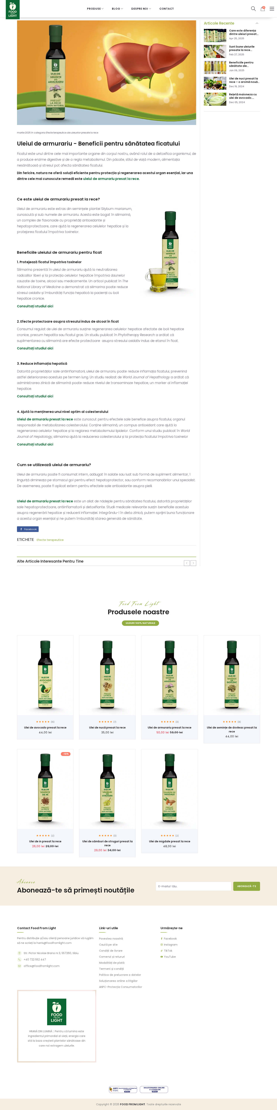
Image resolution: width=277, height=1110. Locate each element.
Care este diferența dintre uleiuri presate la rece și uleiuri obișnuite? (243, 32)
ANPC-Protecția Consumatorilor (120, 987)
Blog (116, 9)
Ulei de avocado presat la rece (45, 727)
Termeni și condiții (111, 969)
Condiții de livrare (110, 951)
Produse (94, 9)
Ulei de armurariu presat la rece (169, 727)
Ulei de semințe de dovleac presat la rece (232, 729)
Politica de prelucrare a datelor (120, 975)
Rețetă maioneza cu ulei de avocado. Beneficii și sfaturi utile (243, 96)
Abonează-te (246, 886)
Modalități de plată (111, 963)
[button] (253, 8)
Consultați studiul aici (35, 306)
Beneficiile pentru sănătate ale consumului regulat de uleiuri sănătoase (243, 64)
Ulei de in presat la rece (45, 841)
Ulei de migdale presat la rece (169, 841)
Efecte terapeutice (50, 540)
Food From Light (132, 1104)
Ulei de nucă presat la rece (107, 727)
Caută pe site (108, 945)
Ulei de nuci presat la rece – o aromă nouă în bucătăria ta (243, 80)
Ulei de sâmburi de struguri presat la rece (107, 843)
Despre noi (139, 9)
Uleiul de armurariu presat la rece (45, 501)
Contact (166, 9)
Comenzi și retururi (112, 957)
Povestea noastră (111, 938)
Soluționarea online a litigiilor (118, 981)
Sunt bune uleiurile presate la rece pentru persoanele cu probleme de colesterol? (244, 48)
